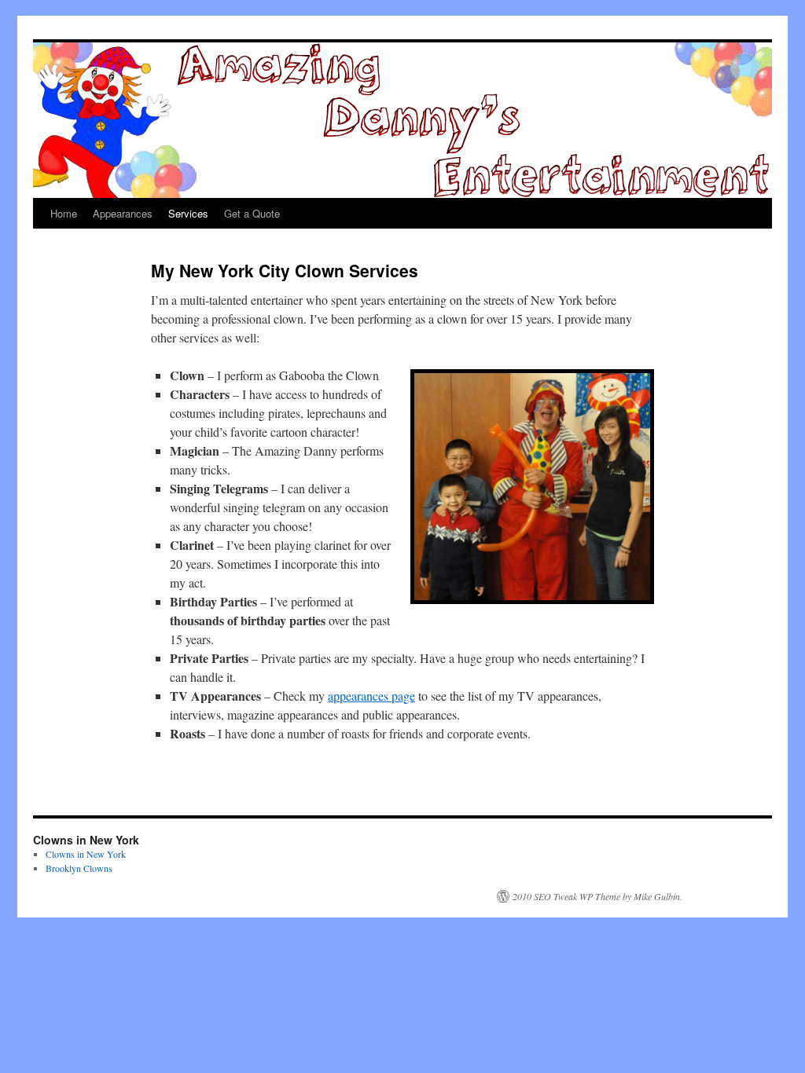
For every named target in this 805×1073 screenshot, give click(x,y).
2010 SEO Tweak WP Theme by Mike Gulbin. (597, 896)
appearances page (371, 695)
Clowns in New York (86, 854)
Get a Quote (252, 213)
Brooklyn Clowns (79, 868)
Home (63, 213)
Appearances (123, 213)
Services (188, 213)
